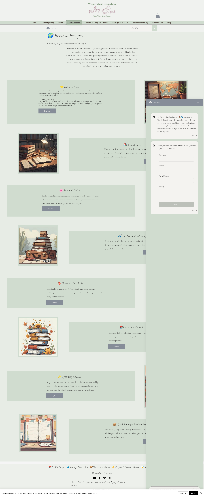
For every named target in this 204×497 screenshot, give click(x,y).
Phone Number (164, 176)
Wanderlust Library (101, 467)
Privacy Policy (93, 493)
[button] (158, 15)
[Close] (201, 493)
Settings (183, 493)
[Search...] (154, 28)
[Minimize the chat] (198, 102)
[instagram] (109, 478)
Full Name (162, 155)
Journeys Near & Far (79, 467)
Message (161, 187)
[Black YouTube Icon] (94, 478)
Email (161, 166)
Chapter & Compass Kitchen (127, 467)
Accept (193, 493)
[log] (174, 295)
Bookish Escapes (58, 467)
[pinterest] (104, 478)
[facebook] (99, 478)
